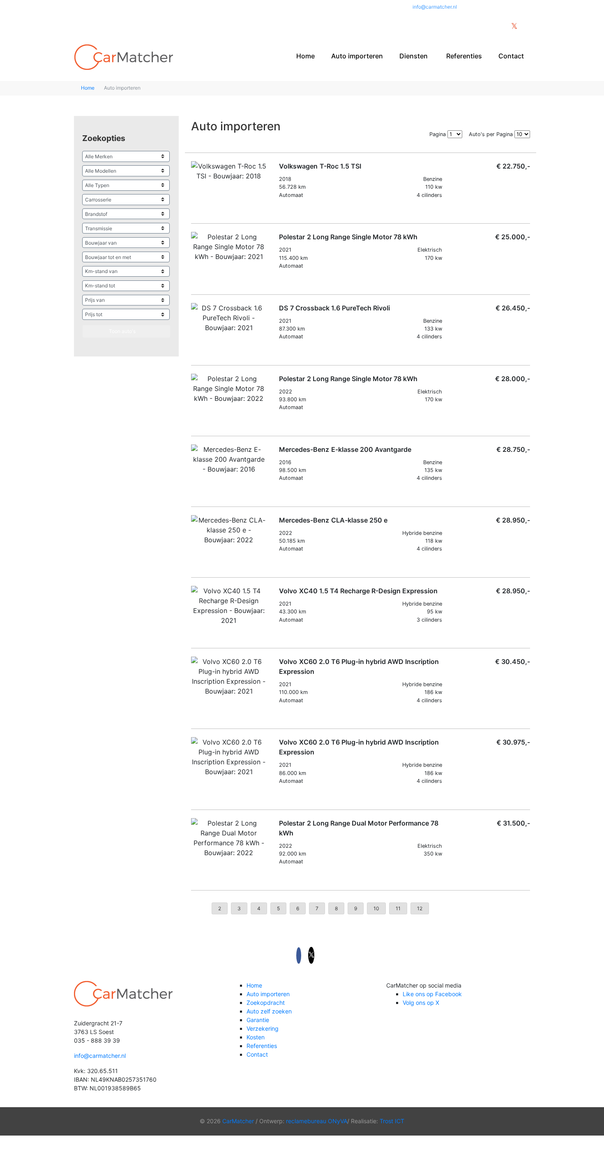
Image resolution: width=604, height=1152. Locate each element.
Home (305, 56)
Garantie (258, 1019)
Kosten (256, 1037)
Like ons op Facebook (432, 993)
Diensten (413, 56)
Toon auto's (122, 331)
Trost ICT (392, 1120)
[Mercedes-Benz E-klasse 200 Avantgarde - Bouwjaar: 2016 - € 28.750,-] (229, 459)
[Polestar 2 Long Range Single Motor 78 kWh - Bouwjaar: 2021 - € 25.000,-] (229, 246)
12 (419, 908)
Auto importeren (357, 56)
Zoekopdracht (266, 1002)
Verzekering (263, 1028)
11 (398, 908)
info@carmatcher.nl (435, 7)
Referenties (464, 56)
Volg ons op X (421, 1002)
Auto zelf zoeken (269, 1011)
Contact (511, 56)
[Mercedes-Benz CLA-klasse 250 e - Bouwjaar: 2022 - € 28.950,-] (229, 530)
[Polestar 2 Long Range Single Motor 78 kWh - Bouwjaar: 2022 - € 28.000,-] (229, 388)
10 (376, 908)
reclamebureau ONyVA (316, 1120)
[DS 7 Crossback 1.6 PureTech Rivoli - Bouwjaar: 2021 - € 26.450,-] (229, 318)
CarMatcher (238, 1120)
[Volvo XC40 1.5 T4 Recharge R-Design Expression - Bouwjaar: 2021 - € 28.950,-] (229, 605)
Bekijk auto (298, 211)
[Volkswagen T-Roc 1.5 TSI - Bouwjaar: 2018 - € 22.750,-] (229, 171)
